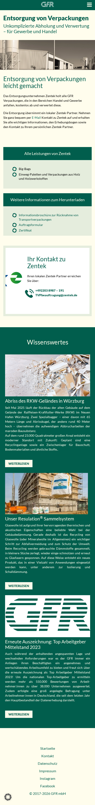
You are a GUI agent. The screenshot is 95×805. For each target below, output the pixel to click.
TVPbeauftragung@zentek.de (56, 295)
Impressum (47, 771)
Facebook (47, 786)
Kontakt (47, 756)
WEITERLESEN (18, 463)
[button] (8, 797)
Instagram (47, 778)
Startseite (47, 748)
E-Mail (36, 117)
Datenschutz (47, 763)
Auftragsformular (31, 225)
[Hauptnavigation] (89, 4)
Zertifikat (25, 230)
